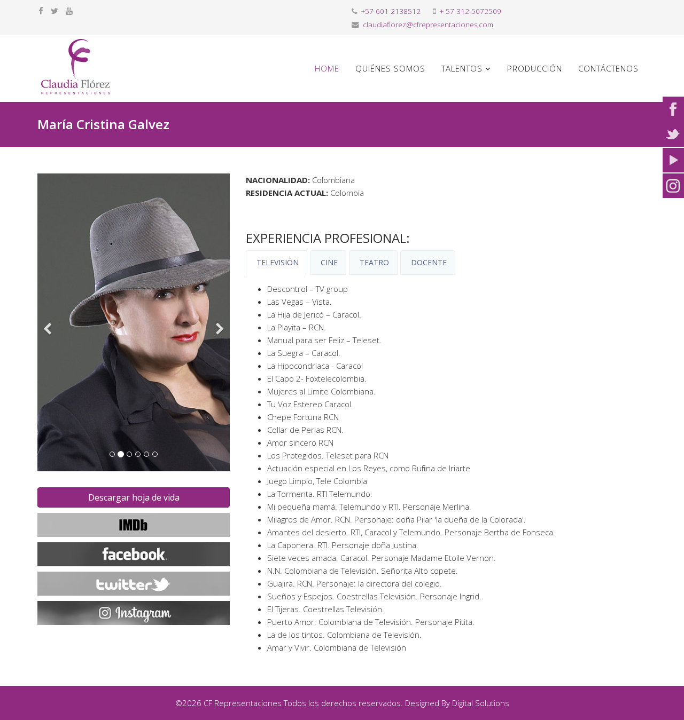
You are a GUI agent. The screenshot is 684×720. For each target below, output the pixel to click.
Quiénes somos (390, 68)
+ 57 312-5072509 (470, 11)
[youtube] (69, 10)
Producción (534, 68)
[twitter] (54, 10)
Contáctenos (608, 68)
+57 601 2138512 (391, 11)
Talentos (462, 68)
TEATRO (373, 262)
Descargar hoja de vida (134, 497)
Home (327, 68)
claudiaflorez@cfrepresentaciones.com (428, 24)
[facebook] (40, 10)
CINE (328, 262)
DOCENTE (428, 262)
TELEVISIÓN (276, 262)
